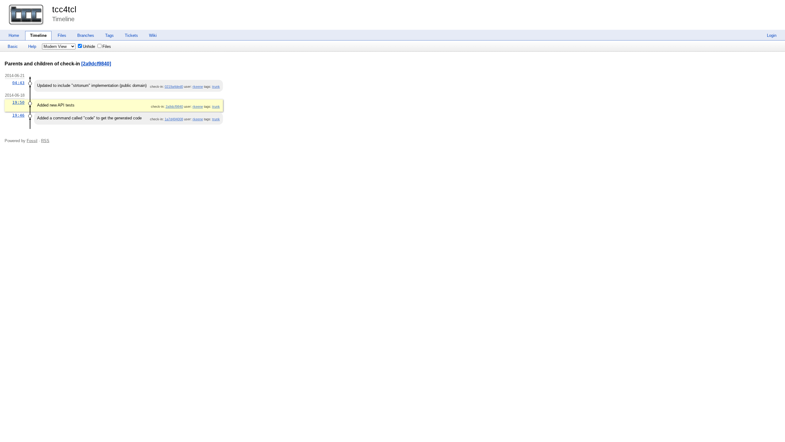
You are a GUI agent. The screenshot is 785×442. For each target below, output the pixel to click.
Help (32, 46)
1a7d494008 (174, 119)
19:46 (18, 115)
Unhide (89, 46)
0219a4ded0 (174, 86)
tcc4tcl (64, 9)
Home (14, 35)
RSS (45, 140)
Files (62, 35)
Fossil (32, 140)
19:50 (18, 102)
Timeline (38, 35)
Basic (13, 46)
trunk (216, 86)
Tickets (131, 35)
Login (771, 35)
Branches (85, 35)
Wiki (153, 35)
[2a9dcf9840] (96, 63)
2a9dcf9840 (174, 106)
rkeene (198, 86)
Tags (109, 35)
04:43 (18, 82)
